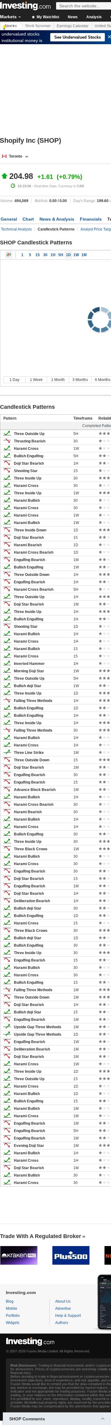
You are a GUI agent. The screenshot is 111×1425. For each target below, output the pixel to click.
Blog (10, 1301)
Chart (28, 219)
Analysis (94, 17)
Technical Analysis (16, 229)
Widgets (12, 1323)
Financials (91, 219)
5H (60, 255)
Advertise (63, 1308)
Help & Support (68, 1315)
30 (45, 255)
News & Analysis (56, 219)
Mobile (11, 1308)
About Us (63, 1301)
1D (68, 255)
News (73, 17)
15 (37, 255)
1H (53, 255)
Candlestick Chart (9, 255)
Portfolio (13, 1315)
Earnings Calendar (72, 26)
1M (84, 255)
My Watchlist (47, 17)
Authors (61, 1323)
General (9, 219)
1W (76, 255)
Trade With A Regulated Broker (40, 1236)
